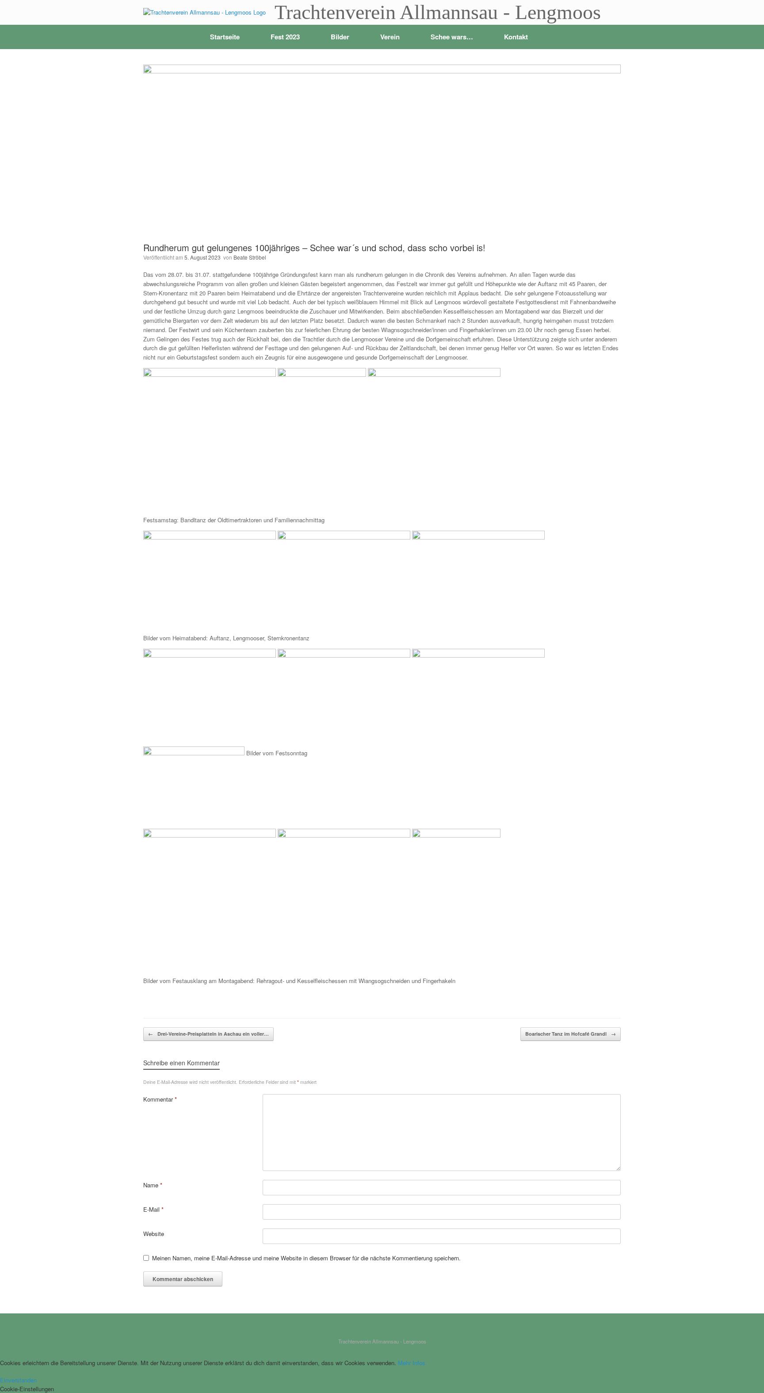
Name (152, 1185)
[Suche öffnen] (608, 37)
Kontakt (516, 37)
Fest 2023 (285, 37)
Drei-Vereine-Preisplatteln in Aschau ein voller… (208, 1033)
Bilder (340, 37)
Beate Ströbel (249, 257)
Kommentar (160, 1099)
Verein (390, 37)
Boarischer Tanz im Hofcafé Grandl (570, 1033)
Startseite (225, 37)
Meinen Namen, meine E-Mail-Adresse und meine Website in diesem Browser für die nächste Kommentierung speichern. (306, 1258)
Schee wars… (452, 37)
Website (153, 1233)
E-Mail (153, 1209)
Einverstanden (18, 1380)
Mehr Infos (411, 1363)
